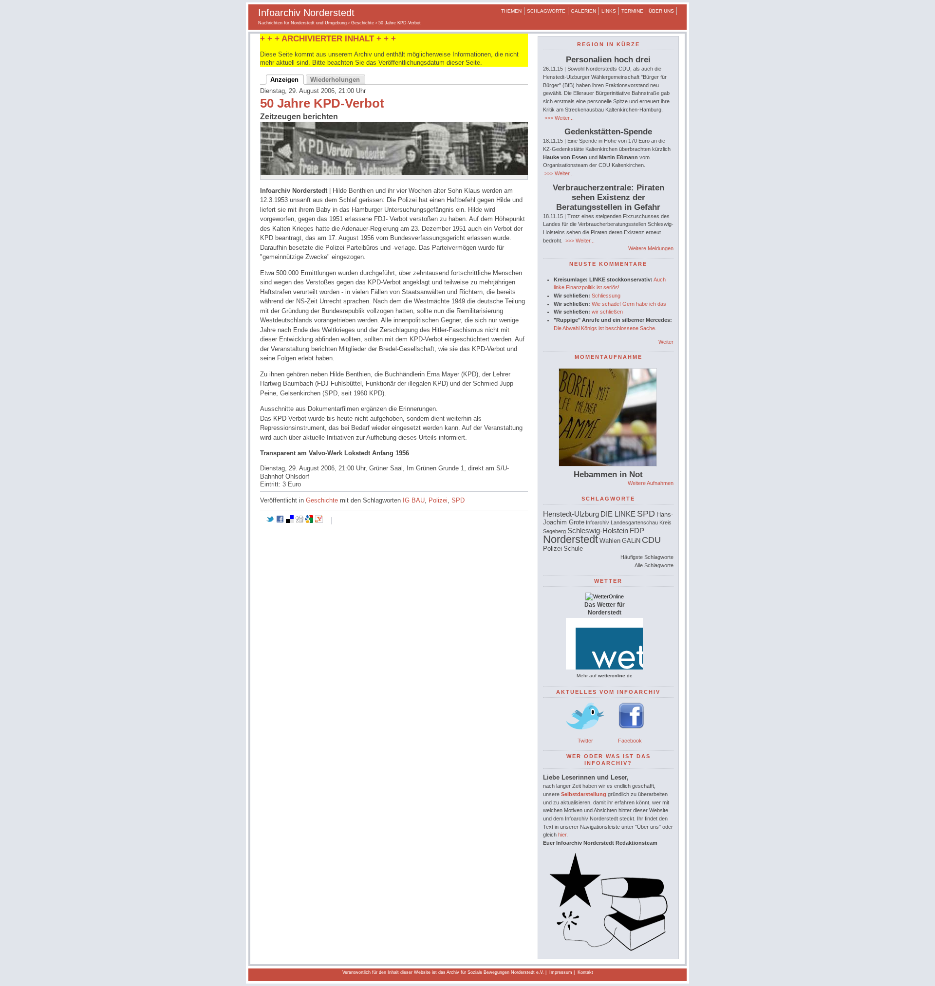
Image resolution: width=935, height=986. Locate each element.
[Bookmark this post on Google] (309, 520)
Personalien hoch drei (608, 59)
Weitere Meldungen (650, 248)
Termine (632, 11)
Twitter (585, 741)
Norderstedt (570, 539)
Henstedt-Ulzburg (571, 514)
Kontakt (585, 972)
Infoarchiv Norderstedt (306, 12)
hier (562, 834)
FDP (637, 530)
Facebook (630, 741)
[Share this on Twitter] (270, 520)
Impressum (560, 972)
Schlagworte (546, 11)
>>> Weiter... (558, 118)
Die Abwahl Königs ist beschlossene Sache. (605, 328)
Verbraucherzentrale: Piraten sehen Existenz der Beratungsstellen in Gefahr (608, 197)
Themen (511, 11)
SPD (458, 500)
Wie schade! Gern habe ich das (629, 304)
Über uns (661, 11)
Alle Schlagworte (654, 565)
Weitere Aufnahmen (650, 483)
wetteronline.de (615, 675)
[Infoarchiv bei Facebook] (631, 732)
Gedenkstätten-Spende (608, 131)
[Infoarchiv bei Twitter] (585, 732)
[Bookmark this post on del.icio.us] (290, 520)
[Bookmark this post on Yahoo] (319, 520)
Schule (573, 548)
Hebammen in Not (608, 474)
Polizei (438, 500)
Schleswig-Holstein (597, 530)
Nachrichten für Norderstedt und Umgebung (302, 22)
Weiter (665, 342)
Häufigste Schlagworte (646, 557)
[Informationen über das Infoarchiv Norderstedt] (608, 949)
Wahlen (609, 540)
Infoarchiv (597, 522)
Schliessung (606, 295)
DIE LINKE (618, 514)
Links (608, 11)
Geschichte (362, 22)
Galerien (583, 11)
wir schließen (607, 312)
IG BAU (414, 500)
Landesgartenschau (634, 522)
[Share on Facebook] (280, 520)
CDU (651, 540)
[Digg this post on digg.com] (299, 520)
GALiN (631, 540)
